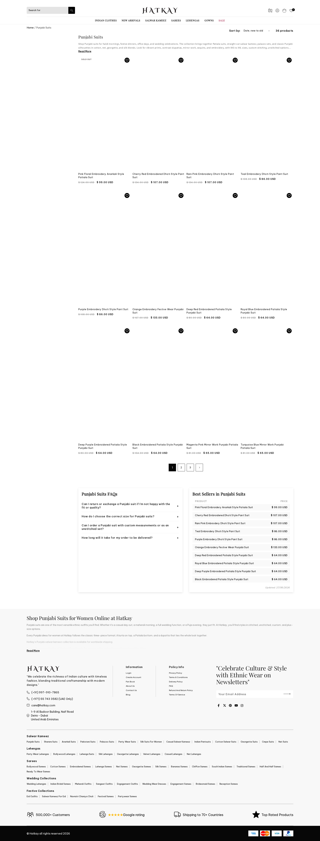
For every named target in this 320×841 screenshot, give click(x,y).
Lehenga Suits (87, 754)
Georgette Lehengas (128, 754)
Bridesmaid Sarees (205, 783)
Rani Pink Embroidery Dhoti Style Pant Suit (210, 175)
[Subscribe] (287, 694)
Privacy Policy (175, 673)
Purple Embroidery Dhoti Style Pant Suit (103, 309)
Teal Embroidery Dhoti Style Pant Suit (264, 174)
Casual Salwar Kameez (178, 741)
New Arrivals (131, 20)
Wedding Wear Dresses (154, 783)
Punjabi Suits (33, 741)
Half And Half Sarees (270, 766)
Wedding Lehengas (36, 783)
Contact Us (131, 690)
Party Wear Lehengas (38, 754)
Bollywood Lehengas (64, 754)
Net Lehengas (194, 754)
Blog (128, 695)
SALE (222, 20)
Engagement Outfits (127, 783)
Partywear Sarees (127, 796)
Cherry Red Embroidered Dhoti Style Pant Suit (158, 175)
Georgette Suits (249, 741)
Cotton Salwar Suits (225, 741)
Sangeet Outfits (104, 783)
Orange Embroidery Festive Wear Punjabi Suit (158, 311)
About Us (130, 686)
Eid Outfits (32, 796)
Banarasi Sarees (179, 766)
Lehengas (193, 20)
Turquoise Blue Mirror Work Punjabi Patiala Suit (262, 446)
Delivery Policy (175, 681)
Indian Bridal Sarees (60, 783)
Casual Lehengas (173, 754)
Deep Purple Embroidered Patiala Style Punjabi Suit (102, 446)
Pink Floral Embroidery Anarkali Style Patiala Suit (101, 175)
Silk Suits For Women (151, 741)
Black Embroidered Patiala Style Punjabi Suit (157, 446)
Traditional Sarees (245, 766)
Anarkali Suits (69, 741)
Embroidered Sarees (80, 766)
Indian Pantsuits (202, 741)
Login (128, 673)
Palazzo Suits (107, 741)
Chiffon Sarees (200, 766)
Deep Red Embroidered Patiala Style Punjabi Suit (209, 311)
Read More (84, 51)
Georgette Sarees (141, 766)
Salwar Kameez (155, 20)
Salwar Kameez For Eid (54, 796)
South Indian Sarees (222, 766)
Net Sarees (122, 766)
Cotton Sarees (58, 766)
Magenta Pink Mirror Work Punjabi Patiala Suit (212, 446)
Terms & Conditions (178, 677)
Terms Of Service (177, 695)
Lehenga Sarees (103, 766)
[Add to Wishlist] (127, 60)
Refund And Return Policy (181, 690)
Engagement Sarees (180, 783)
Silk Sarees (160, 766)
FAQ (171, 686)
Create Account (133, 677)
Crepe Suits (268, 741)
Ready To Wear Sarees (38, 771)
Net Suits (283, 741)
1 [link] (172, 467)
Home (30, 27)
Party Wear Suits (127, 741)
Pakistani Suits (88, 741)
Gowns (209, 20)
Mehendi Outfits (83, 783)
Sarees (176, 20)
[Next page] (199, 467)
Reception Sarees (229, 783)
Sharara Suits (51, 741)
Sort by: (234, 30)
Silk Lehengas (106, 754)
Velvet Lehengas (151, 754)
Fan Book (130, 681)
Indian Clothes (106, 20)
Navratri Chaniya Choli (81, 796)
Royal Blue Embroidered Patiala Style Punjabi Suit (264, 311)
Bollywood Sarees (36, 766)
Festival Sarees (106, 796)
